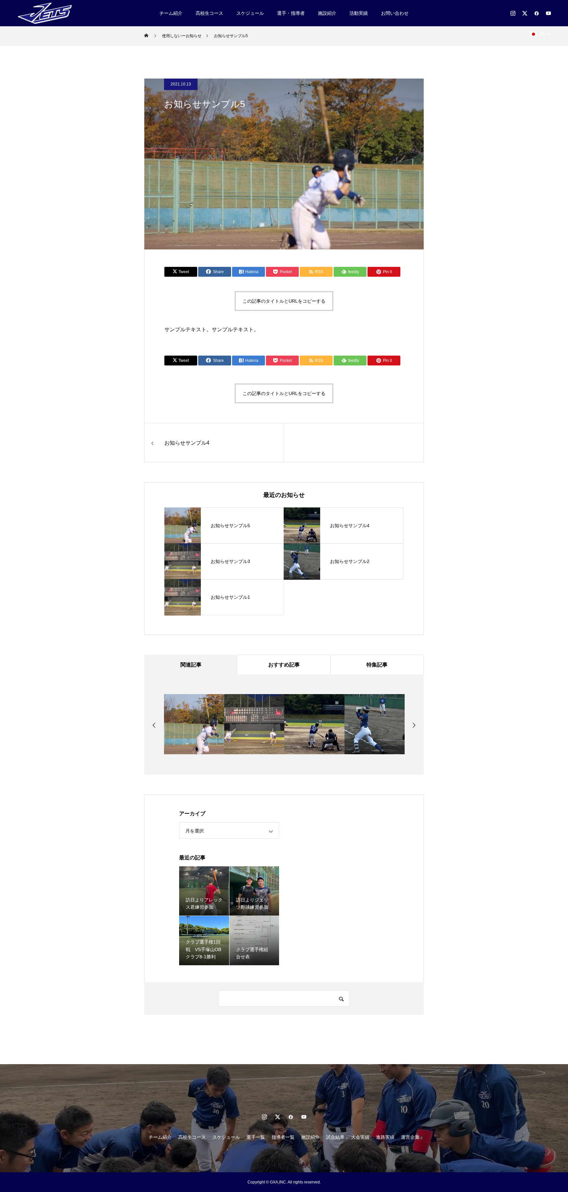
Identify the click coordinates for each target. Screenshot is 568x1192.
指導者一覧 (283, 1137)
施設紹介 (327, 13)
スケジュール (250, 13)
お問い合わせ (395, 13)
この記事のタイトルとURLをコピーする (284, 301)
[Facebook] (536, 13)
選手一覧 (256, 1137)
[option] (194, 724)
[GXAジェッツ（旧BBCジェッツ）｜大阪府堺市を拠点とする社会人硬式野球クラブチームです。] (45, 13)
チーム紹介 (170, 13)
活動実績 (358, 13)
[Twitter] (524, 13)
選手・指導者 (291, 13)
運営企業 (410, 1137)
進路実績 (385, 1137)
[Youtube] (548, 13)
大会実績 (360, 1137)
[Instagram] (512, 13)
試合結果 (335, 1137)
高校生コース (209, 13)
